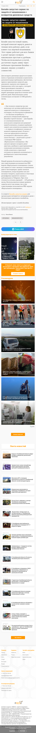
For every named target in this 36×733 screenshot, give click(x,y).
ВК (31, 6)
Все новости (18, 637)
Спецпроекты (5, 666)
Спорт (3, 659)
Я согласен (22, 731)
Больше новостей (18, 434)
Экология (4, 655)
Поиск (13, 655)
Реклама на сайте (6, 690)
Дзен (24, 659)
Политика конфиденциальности (10, 678)
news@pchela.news (6, 675)
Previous (33, 245)
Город (3, 652)
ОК (34, 6)
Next (33, 252)
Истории (3, 661)
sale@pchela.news (6, 688)
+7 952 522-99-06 (6, 673)
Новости (13, 652)
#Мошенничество (17, 218)
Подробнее (12, 731)
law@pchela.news (22, 723)
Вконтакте (25, 655)
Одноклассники (27, 657)
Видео (3, 664)
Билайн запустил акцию (18, 194)
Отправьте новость (18, 273)
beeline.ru (27, 207)
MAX (28, 6)
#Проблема (6, 218)
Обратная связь (15, 657)
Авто (2, 657)
